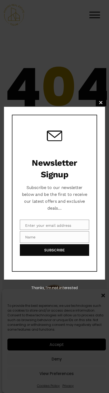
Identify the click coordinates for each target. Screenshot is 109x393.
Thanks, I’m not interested (54, 287)
